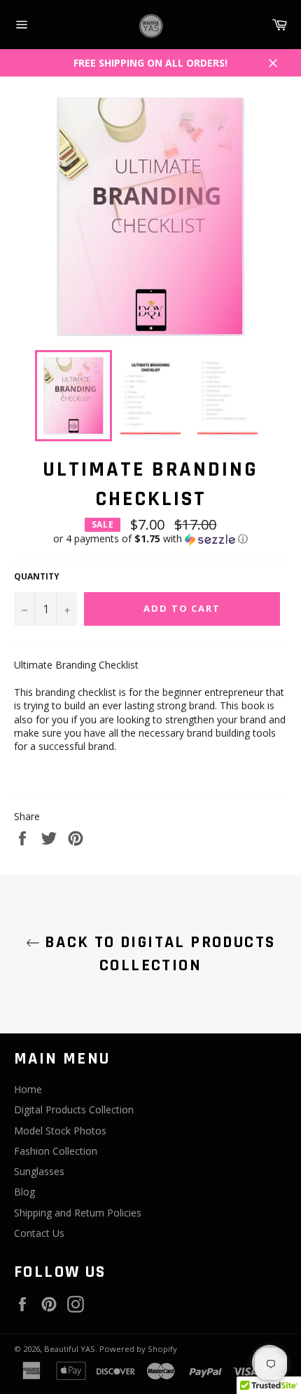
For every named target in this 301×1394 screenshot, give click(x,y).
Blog (24, 1191)
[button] (150, 539)
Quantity (36, 576)
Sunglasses (39, 1171)
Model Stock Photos (60, 1130)
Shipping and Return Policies (77, 1212)
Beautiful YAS (69, 1348)
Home (28, 1089)
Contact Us (39, 1233)
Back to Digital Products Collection (158, 954)
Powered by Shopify (138, 1348)
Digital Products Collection (74, 1109)
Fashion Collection (55, 1151)
